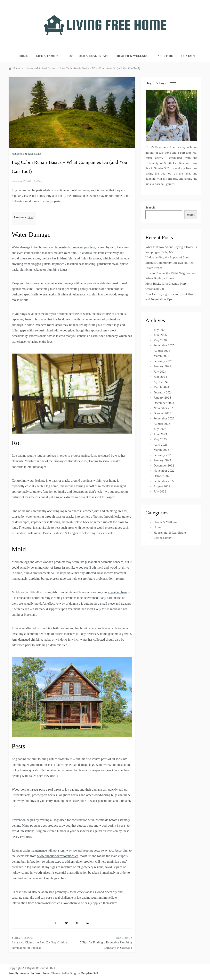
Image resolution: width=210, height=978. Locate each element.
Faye (39, 181)
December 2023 (164, 402)
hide (30, 217)
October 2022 (162, 476)
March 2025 (161, 355)
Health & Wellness (133, 55)
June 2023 (160, 434)
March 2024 (161, 387)
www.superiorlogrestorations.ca (57, 856)
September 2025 (164, 345)
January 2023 (162, 460)
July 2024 (160, 371)
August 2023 (162, 423)
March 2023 (161, 449)
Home (23, 55)
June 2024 (160, 376)
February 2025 (163, 361)
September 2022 (164, 481)
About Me (165, 55)
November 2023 (164, 408)
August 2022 (162, 486)
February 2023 (163, 455)
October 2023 (162, 413)
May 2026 (160, 340)
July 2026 (160, 329)
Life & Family (47, 55)
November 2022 (164, 470)
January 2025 (162, 366)
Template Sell (89, 973)
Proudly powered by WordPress (29, 973)
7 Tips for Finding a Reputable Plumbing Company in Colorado (106, 945)
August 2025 (162, 350)
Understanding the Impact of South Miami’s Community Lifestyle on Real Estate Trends (169, 262)
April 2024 (161, 382)
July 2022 (160, 491)
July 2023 (160, 428)
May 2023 (160, 439)
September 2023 (164, 418)
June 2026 (160, 335)
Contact (188, 55)
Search (150, 207)
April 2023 (161, 444)
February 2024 (163, 392)
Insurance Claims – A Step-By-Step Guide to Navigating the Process (40, 945)
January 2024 (162, 397)
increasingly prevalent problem (75, 247)
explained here (117, 592)
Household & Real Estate (87, 55)
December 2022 (164, 465)
